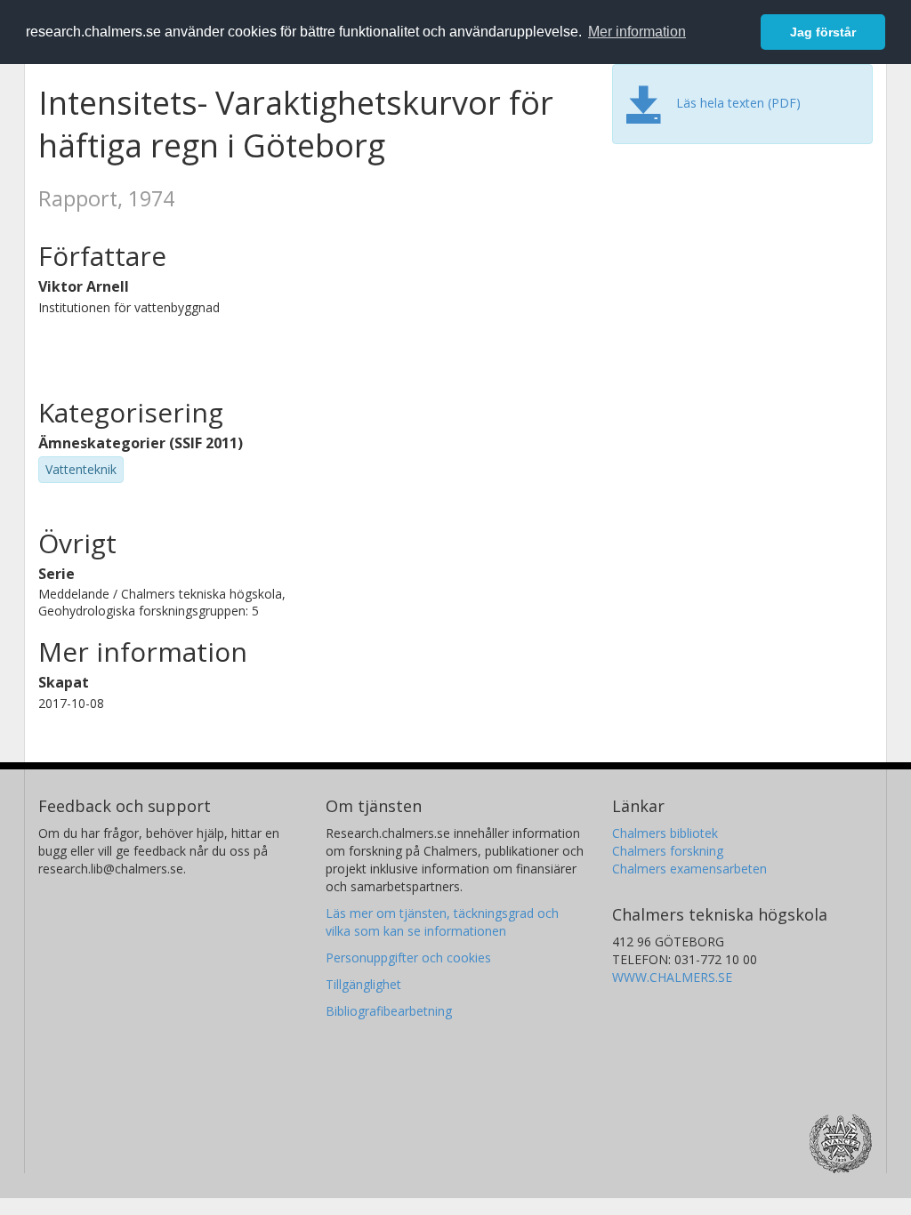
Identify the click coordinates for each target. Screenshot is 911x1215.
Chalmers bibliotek (665, 833)
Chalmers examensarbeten (689, 868)
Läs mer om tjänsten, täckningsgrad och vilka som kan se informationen (442, 922)
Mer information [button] (637, 31)
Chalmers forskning (667, 850)
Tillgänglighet (363, 984)
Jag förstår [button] (823, 32)
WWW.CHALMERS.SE (672, 977)
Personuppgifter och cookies (408, 957)
